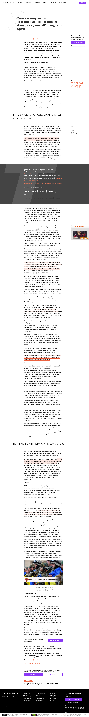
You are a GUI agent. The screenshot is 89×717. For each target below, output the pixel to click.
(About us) (29, 693)
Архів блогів (53, 698)
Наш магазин (53, 695)
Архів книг (52, 700)
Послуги (38, 695)
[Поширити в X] (34, 39)
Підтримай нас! (53, 693)
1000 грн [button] (42, 191)
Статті (24, 695)
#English (25, 702)
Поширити (27, 39)
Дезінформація (40, 698)
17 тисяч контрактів (51, 599)
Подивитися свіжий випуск (78, 46)
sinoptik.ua (73, 135)
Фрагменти (25, 697)
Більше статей (28, 681)
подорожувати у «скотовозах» (35, 473)
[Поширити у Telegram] (37, 39)
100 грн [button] (27, 191)
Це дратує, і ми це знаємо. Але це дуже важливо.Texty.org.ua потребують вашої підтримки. (38, 170)
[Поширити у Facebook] (32, 39)
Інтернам (38, 702)
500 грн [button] (34, 191)
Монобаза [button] (49, 198)
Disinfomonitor (39, 700)
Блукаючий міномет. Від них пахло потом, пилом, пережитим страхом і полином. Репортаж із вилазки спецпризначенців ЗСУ (43, 655)
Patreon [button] (27, 198)
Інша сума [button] (50, 191)
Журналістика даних (41, 693)
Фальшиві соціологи (41, 697)
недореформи (32, 663)
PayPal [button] (58, 198)
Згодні (26, 46)
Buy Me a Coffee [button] (38, 198)
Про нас (25, 693)
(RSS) (27, 695)
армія (38, 663)
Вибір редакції (26, 700)
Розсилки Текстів (27, 698)
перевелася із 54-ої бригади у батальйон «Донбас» (40, 454)
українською (14, 708)
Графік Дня (52, 697)
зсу (26, 663)
